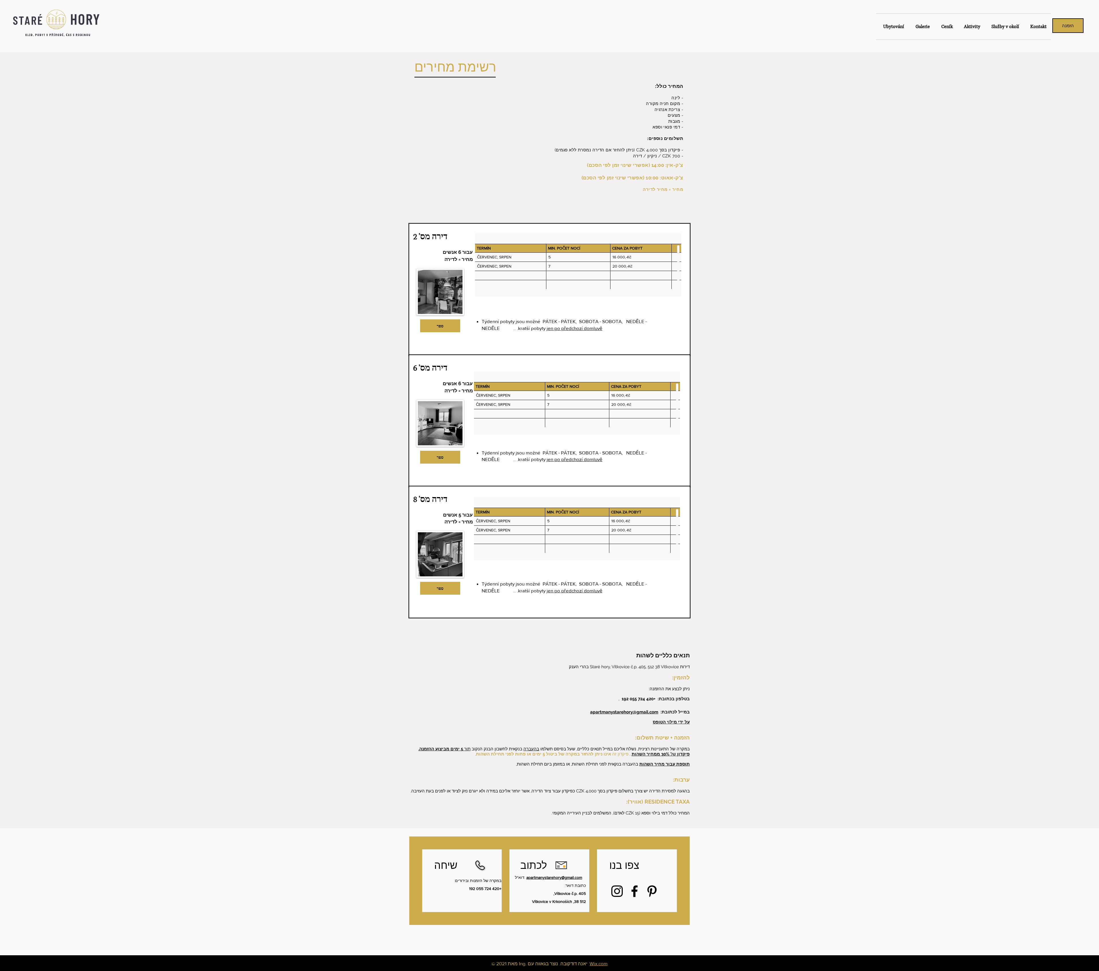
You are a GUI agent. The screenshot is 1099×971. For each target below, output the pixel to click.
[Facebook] (634, 891)
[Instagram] (617, 891)
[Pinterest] (652, 891)
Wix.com (599, 963)
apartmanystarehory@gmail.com (624, 712)
